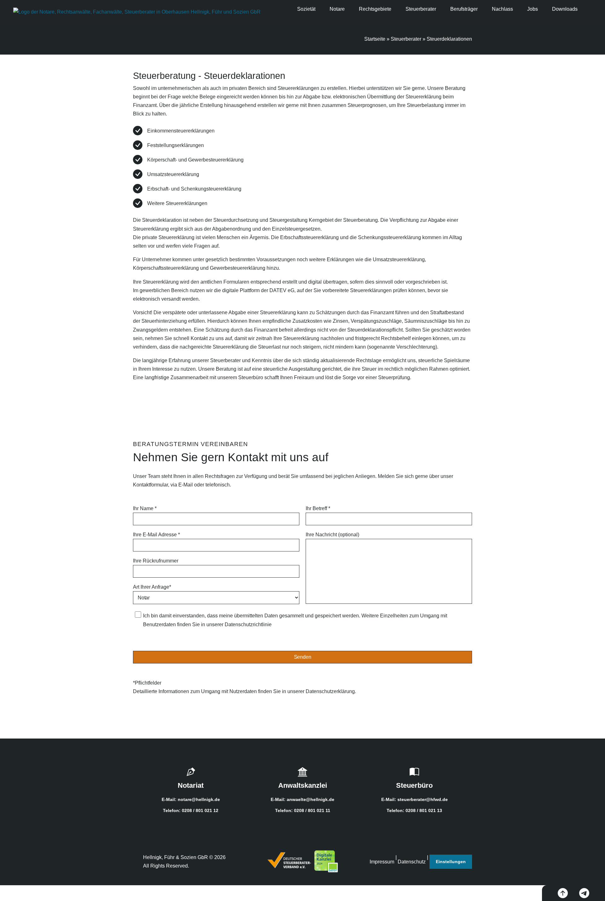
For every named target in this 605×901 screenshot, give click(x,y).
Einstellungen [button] (451, 861)
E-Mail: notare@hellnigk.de (191, 799)
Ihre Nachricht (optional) (332, 534)
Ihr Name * (145, 508)
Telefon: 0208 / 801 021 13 (414, 810)
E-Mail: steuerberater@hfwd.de (414, 799)
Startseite (374, 39)
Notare (337, 9)
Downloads (565, 9)
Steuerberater (421, 9)
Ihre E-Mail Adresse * (156, 534)
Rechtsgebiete (375, 9)
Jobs (532, 9)
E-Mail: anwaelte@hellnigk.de (302, 799)
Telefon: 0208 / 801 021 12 (190, 810)
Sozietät (306, 9)
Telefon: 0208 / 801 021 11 (302, 810)
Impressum (382, 861)
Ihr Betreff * (318, 508)
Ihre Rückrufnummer (155, 560)
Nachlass (502, 9)
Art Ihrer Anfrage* (152, 587)
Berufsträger (464, 9)
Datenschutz (412, 861)
